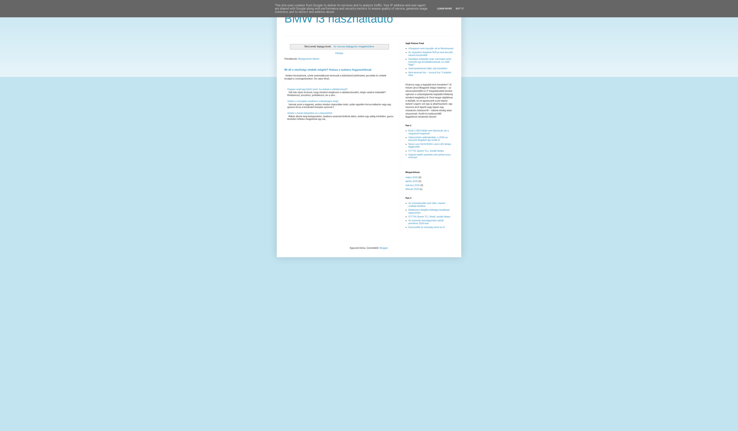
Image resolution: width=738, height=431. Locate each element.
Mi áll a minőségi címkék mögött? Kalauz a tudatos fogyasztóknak (327, 69)
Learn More (444, 8)
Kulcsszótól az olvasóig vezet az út (426, 227)
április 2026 (412, 181)
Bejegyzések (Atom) (308, 59)
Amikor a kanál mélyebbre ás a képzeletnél (309, 113)
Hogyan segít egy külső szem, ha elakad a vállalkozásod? (317, 89)
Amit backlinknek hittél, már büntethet (427, 68)
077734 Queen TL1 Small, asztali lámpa (429, 216)
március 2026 (413, 185)
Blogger (384, 248)
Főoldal (339, 53)
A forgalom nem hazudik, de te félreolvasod (430, 48)
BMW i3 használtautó (338, 18)
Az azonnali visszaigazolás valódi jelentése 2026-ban (426, 222)
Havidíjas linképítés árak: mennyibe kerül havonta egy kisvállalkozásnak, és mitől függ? (429, 62)
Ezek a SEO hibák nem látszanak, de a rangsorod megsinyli (428, 132)
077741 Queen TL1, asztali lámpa (426, 151)
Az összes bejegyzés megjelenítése (354, 46)
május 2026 (412, 177)
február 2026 (412, 189)
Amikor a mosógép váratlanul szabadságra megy (312, 101)
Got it (460, 8)
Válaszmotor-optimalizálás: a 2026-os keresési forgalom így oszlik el (428, 138)
